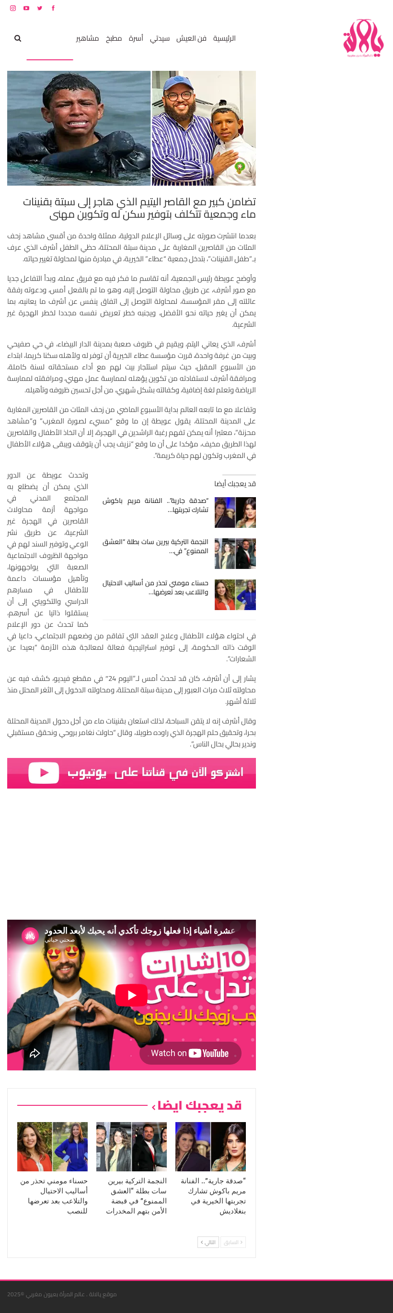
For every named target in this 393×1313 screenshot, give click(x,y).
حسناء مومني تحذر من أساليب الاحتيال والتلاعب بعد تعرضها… (155, 587)
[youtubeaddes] (131, 772)
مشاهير (87, 38)
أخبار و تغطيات (49, 38)
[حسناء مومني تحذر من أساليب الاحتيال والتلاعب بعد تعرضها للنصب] (235, 594)
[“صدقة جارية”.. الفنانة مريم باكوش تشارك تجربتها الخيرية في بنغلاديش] (235, 512)
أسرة (136, 38)
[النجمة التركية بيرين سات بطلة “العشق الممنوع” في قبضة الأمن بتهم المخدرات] (235, 553)
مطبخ (114, 38)
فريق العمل (352, 7)
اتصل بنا (325, 7)
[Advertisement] (314, 214)
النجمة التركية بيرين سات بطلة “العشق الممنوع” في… (155, 546)
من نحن (378, 7)
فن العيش (191, 38)
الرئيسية (224, 38)
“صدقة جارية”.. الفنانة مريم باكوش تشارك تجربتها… (155, 505)
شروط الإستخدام (294, 7)
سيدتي (160, 38)
